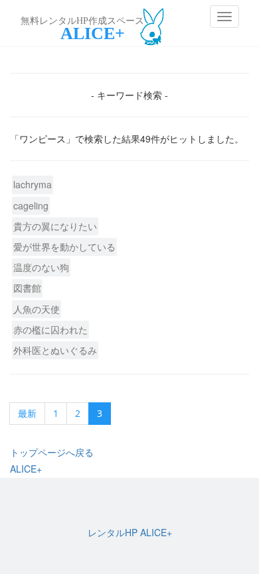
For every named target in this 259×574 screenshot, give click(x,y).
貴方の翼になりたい (55, 226)
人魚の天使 (36, 309)
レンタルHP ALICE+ (130, 532)
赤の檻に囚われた (50, 329)
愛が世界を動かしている (64, 246)
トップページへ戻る (52, 452)
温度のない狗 (41, 267)
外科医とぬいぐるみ (55, 350)
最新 (27, 413)
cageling (30, 205)
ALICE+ (26, 468)
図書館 (27, 287)
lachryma (32, 184)
